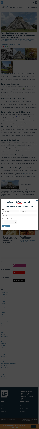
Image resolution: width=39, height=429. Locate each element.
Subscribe (6, 226)
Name (3, 209)
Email (3, 213)
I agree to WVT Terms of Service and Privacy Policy (12, 218)
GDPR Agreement (5, 217)
